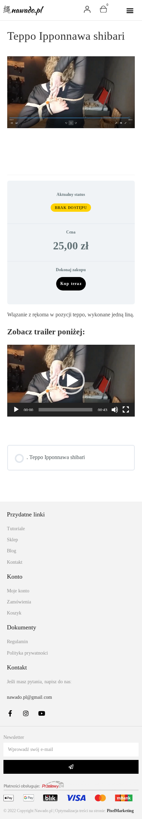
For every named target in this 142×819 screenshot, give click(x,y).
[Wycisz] (114, 409)
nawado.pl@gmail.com (29, 697)
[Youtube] (42, 713)
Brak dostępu (71, 208)
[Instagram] (26, 713)
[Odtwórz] (16, 409)
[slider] (66, 409)
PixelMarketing (120, 810)
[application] (71, 381)
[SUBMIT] (71, 767)
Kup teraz (71, 283)
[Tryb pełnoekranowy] (125, 409)
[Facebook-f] (10, 713)
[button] (130, 10)
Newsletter (13, 737)
